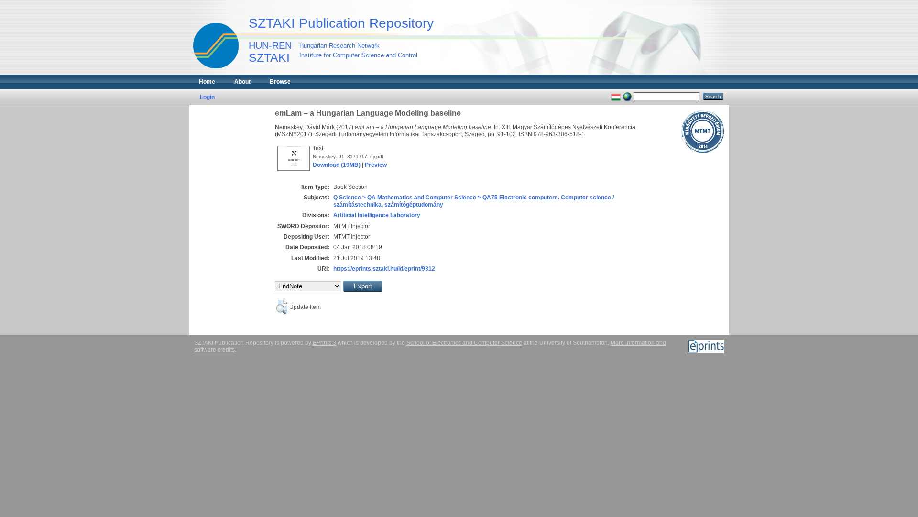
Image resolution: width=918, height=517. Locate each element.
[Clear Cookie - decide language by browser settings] (627, 96)
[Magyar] (616, 96)
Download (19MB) (337, 165)
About (242, 81)
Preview (376, 165)
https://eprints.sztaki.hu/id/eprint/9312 (384, 268)
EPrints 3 (324, 343)
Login (207, 97)
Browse (280, 81)
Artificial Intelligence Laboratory (376, 215)
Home (207, 81)
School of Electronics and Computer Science (464, 343)
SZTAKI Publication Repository (341, 23)
